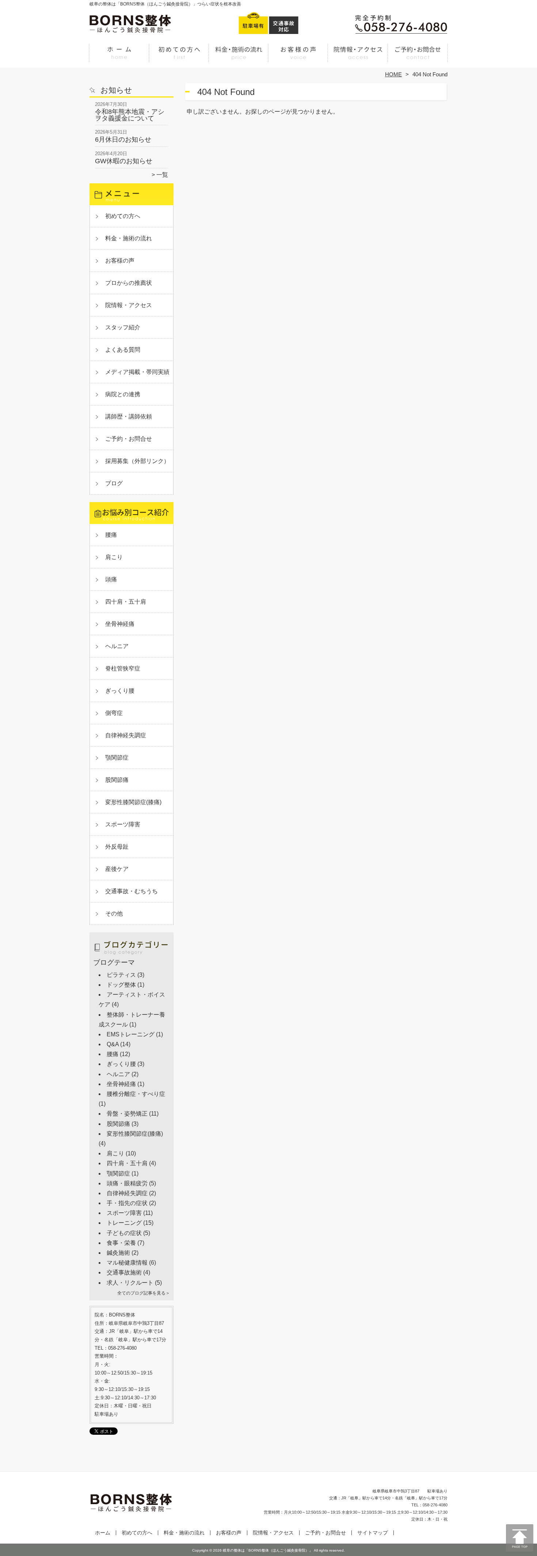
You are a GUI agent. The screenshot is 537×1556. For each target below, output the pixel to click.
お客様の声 (298, 57)
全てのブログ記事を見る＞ (143, 1293)
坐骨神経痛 (119, 624)
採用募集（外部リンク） (137, 461)
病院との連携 (122, 394)
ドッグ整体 (121, 985)
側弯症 (114, 713)
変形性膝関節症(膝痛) (133, 802)
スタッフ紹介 (122, 327)
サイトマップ (372, 1533)
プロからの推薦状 (128, 283)
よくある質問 (122, 350)
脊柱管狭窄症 (122, 668)
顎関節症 (117, 757)
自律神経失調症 (125, 735)
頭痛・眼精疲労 (127, 1183)
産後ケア (117, 869)
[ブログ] (131, 955)
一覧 (162, 175)
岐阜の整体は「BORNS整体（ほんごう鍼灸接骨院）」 (268, 1550)
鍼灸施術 (118, 1253)
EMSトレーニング (131, 1034)
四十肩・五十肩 (125, 602)
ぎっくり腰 (119, 691)
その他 (114, 913)
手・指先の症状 (127, 1203)
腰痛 (111, 535)
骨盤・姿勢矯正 (127, 1113)
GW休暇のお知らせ (123, 161)
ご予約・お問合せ (418, 57)
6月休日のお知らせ (123, 139)
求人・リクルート (130, 1283)
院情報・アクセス (358, 57)
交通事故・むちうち (131, 891)
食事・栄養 (121, 1243)
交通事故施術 (124, 1272)
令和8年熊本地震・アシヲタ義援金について (129, 115)
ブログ (114, 483)
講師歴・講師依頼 (128, 416)
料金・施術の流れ (238, 57)
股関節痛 (117, 780)
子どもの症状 (124, 1233)
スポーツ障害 (122, 824)
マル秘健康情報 (127, 1262)
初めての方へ (179, 57)
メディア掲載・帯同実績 (137, 372)
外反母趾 (117, 847)
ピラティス (121, 975)
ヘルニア (117, 646)
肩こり (114, 557)
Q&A (113, 1044)
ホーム (119, 57)
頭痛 (111, 579)
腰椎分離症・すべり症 (136, 1094)
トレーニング (124, 1223)
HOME (393, 74)
